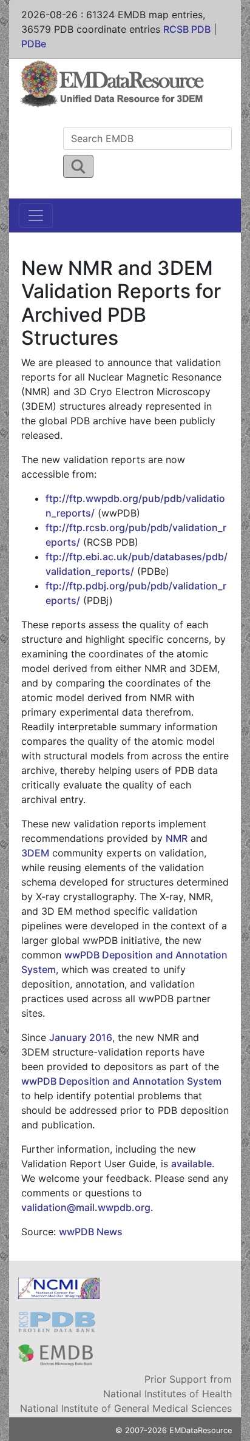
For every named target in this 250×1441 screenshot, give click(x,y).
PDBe (33, 44)
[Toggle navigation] (36, 215)
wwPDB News (91, 1232)
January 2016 (80, 1037)
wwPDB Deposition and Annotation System (121, 1081)
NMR (176, 838)
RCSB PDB (187, 29)
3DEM (35, 853)
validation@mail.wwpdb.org (85, 1207)
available (191, 1164)
